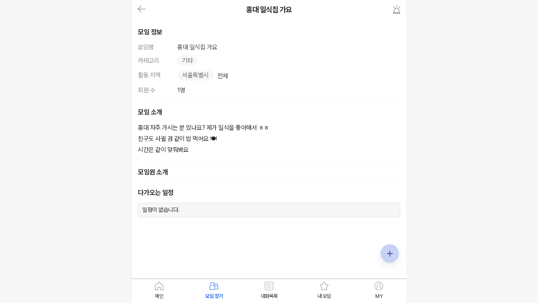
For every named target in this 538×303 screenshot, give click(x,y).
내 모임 (324, 296)
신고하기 (397, 9)
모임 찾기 (214, 296)
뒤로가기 (142, 9)
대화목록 (269, 296)
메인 (159, 296)
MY (378, 296)
